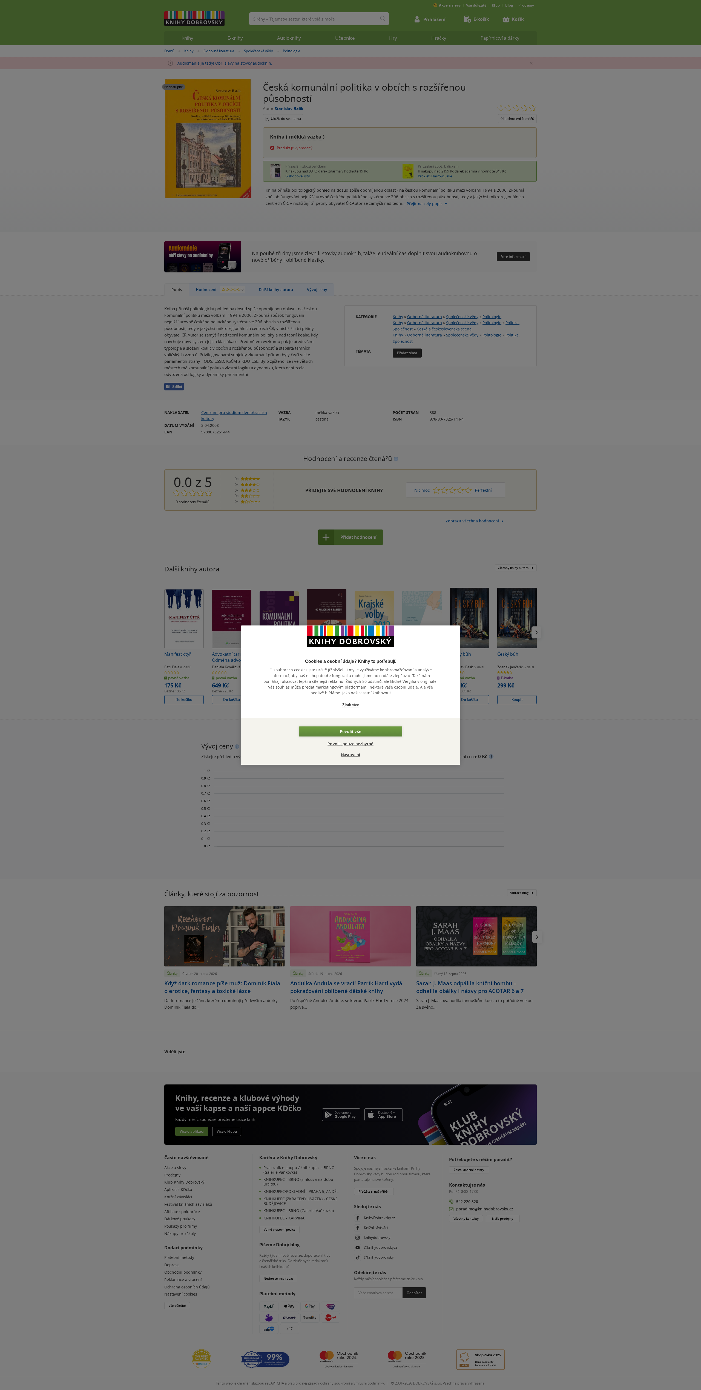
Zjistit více (350, 705)
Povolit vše (350, 731)
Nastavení (350, 754)
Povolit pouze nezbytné (350, 744)
